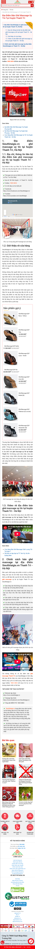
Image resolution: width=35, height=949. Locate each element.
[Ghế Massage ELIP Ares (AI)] (10, 381)
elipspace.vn (17, 918)
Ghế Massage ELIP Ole (10, 369)
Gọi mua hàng (15, 844)
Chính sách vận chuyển (17, 865)
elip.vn (17, 914)
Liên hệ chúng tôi (17, 860)
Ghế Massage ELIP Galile (11, 346)
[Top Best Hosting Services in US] (17, 896)
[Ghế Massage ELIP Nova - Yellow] (10, 318)
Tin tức (11, 9)
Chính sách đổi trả (17, 862)
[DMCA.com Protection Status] (17, 889)
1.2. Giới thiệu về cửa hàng (13, 36)
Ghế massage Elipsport (17, 872)
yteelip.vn (17, 916)
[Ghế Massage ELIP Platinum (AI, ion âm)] (10, 414)
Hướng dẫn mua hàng (17, 863)
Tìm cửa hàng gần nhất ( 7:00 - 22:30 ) (18, 947)
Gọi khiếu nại (14, 846)
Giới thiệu (17, 879)
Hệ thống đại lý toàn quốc (17, 882)
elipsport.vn (17, 913)
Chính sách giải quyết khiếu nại (17, 868)
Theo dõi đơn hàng (17, 884)
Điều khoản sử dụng (17, 880)
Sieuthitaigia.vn (10, 708)
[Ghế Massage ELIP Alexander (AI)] (10, 430)
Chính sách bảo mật (17, 867)
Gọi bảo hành (14, 848)
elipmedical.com (17, 919)
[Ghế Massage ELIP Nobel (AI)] (10, 398)
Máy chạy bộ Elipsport (17, 870)
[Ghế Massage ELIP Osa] (10, 334)
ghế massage (7, 579)
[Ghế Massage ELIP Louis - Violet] (10, 358)
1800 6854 (10, 61)
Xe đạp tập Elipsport (17, 873)
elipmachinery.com (17, 921)
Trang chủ (5, 9)
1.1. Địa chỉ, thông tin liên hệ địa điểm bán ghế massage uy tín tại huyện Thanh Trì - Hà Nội (18, 32)
